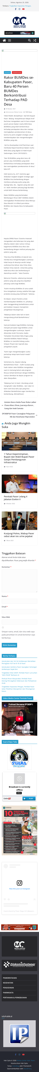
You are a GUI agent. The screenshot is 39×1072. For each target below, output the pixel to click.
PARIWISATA (8, 992)
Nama (5, 596)
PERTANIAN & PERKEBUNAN (15, 997)
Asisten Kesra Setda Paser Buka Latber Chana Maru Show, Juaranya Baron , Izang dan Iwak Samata (20, 405)
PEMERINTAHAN (10, 978)
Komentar (6, 567)
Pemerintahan (17, 72)
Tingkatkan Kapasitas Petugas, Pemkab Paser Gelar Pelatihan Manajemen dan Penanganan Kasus (18, 689)
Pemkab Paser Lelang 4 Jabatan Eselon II (15, 498)
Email (5, 607)
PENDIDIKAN (8, 988)
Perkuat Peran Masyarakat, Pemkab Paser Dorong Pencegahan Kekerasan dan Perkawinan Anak (19, 681)
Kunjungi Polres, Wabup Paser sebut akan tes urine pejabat (19, 535)
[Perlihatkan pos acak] (34, 40)
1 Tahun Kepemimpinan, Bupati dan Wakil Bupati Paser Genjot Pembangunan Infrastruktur (19, 458)
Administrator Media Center (14, 112)
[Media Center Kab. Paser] (4, 40)
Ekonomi (7, 72)
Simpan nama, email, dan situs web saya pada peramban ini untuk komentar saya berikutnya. (18, 634)
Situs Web (6, 617)
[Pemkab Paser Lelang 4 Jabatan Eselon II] (19, 476)
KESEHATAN (8, 983)
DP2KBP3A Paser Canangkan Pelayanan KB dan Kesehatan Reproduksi (18, 415)
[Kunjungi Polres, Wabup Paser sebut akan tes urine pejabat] (19, 513)
